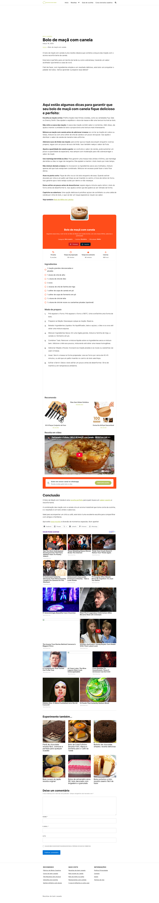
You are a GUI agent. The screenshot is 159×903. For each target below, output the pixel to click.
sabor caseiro (105, 500)
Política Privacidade (101, 870)
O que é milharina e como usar (79, 883)
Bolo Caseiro (47, 36)
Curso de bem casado (50, 873)
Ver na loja (56, 427)
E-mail (46, 826)
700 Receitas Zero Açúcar (52, 876)
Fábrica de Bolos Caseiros (52, 870)
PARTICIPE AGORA (103, 483)
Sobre (96, 876)
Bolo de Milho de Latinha (63, 200)
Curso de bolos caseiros (104, 2)
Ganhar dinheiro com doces (52, 883)
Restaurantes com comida (77, 880)
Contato (97, 873)
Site (44, 836)
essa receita (56, 522)
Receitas (74, 2)
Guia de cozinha (87, 2)
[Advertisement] (79, 19)
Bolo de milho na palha (76, 876)
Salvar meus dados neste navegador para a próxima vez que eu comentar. (68, 846)
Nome (45, 816)
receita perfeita (76, 500)
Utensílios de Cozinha (50, 880)
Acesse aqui (79, 404)
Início (66, 2)
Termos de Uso (99, 880)
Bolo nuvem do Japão (76, 873)
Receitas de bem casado (77, 870)
